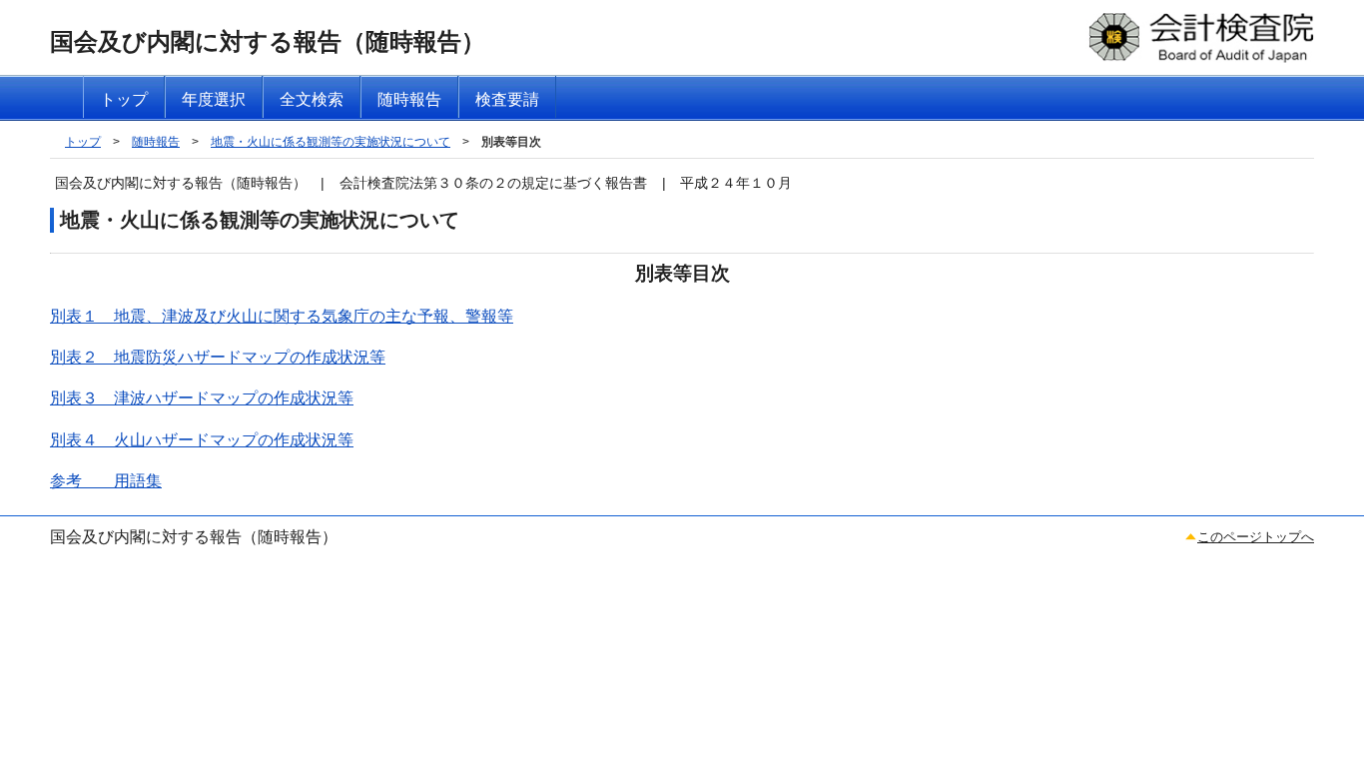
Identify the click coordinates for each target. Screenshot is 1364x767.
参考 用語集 (106, 480)
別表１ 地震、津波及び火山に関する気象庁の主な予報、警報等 (281, 316)
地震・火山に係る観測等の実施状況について (330, 142)
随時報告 (156, 142)
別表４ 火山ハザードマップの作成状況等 (201, 439)
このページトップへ (1255, 536)
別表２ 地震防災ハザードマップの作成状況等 (217, 357)
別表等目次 (511, 142)
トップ (83, 142)
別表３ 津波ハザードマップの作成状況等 (201, 397)
